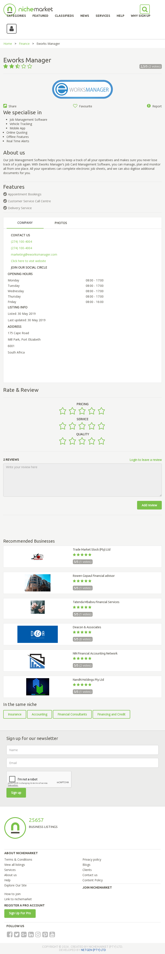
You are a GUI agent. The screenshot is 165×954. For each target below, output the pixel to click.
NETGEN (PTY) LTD (93, 950)
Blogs (86, 865)
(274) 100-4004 (21, 241)
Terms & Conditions (18, 859)
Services (10, 870)
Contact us (90, 875)
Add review (149, 505)
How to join (12, 894)
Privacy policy (91, 859)
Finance (24, 44)
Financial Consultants (72, 714)
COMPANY (24, 223)
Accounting (39, 714)
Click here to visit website (28, 261)
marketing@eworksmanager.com (34, 254)
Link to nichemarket (18, 899)
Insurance (14, 714)
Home (7, 44)
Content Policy (92, 880)
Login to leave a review (146, 460)
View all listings (14, 865)
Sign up (16, 792)
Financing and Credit (111, 714)
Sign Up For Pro (20, 913)
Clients (87, 870)
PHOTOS (61, 223)
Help (7, 880)
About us (10, 875)
